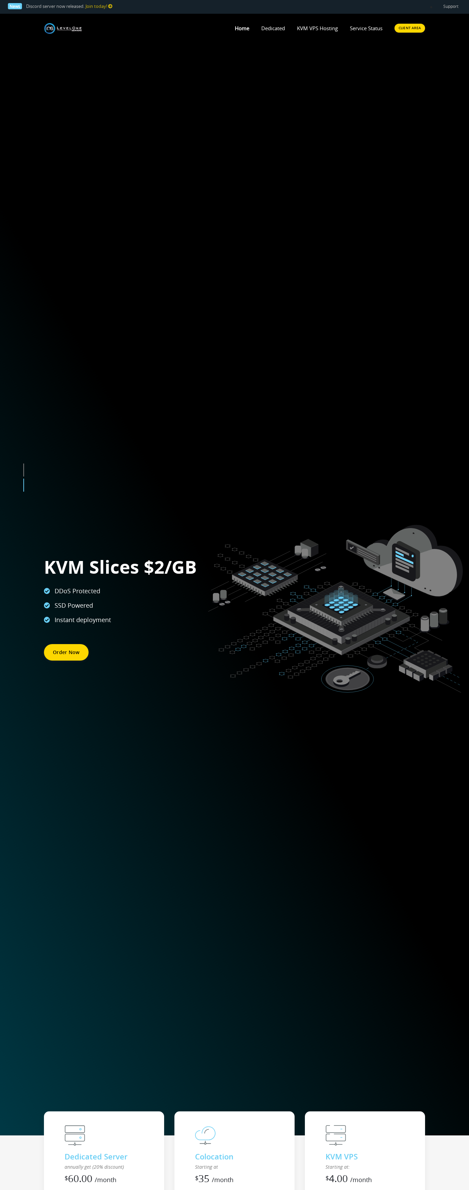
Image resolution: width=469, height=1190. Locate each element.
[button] (23, 497)
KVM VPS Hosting (317, 28)
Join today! (96, 6)
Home (242, 28)
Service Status (366, 28)
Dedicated (273, 28)
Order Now (66, 652)
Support (450, 6)
